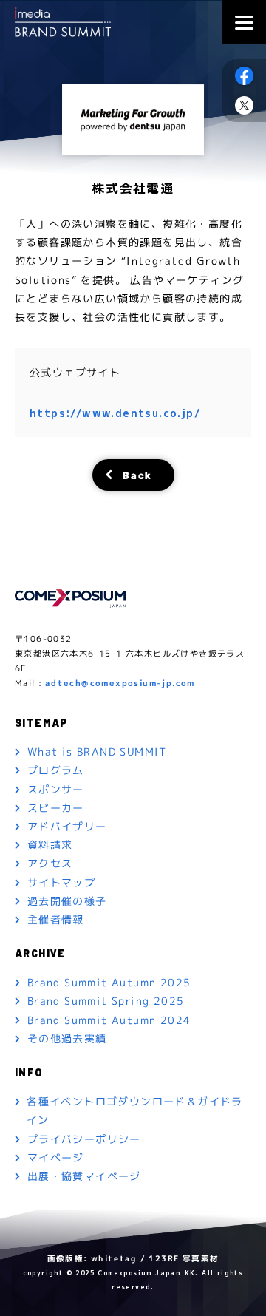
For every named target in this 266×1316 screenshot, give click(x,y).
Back (137, 474)
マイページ (55, 1157)
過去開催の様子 (67, 901)
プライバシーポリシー (84, 1138)
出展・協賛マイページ (84, 1176)
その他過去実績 (67, 1038)
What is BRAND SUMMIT (97, 752)
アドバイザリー (67, 826)
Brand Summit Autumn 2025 (109, 982)
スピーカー (55, 808)
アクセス (50, 863)
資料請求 (50, 845)
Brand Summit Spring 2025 (106, 1001)
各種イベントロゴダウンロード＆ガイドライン (135, 1110)
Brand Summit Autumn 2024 (109, 1020)
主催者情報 (55, 919)
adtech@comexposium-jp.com (120, 684)
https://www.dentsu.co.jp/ (115, 413)
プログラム (55, 770)
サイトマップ (61, 882)
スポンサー (55, 788)
